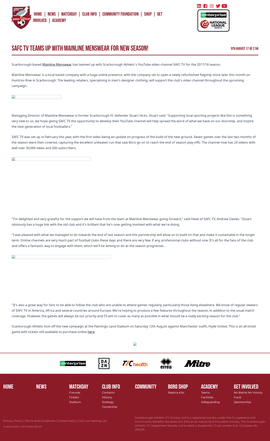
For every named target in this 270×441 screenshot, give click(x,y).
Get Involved (246, 386)
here (91, 332)
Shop (148, 14)
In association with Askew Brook (22, 426)
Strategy (108, 402)
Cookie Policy (68, 421)
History (107, 397)
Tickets (74, 397)
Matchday (69, 14)
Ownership (109, 407)
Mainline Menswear (57, 64)
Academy (59, 20)
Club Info (89, 14)
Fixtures (74, 392)
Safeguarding (210, 402)
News (52, 14)
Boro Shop (178, 386)
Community (146, 386)
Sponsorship (242, 402)
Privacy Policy (14, 421)
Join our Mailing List (93, 421)
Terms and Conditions (41, 421)
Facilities (207, 397)
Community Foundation (120, 14)
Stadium (75, 402)
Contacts (108, 392)
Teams (205, 392)
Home (38, 14)
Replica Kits (176, 392)
